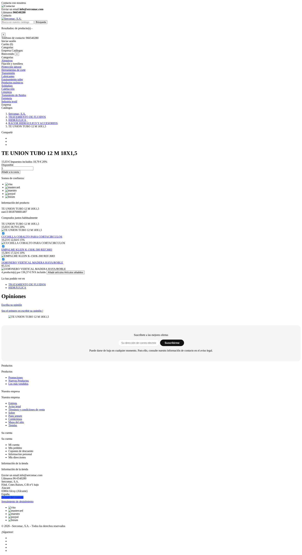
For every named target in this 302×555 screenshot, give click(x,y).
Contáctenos (15, 419)
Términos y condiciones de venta (26, 409)
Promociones (15, 377)
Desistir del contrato (12, 497)
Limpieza (6, 92)
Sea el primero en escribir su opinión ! (22, 310)
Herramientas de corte (13, 69)
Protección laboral (11, 66)
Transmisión (8, 73)
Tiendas (12, 425)
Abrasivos (7, 60)
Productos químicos (12, 82)
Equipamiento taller (12, 79)
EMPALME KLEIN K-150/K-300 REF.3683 (26, 249)
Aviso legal (14, 406)
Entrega (12, 403)
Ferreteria (6, 98)
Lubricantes (7, 76)
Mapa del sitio (16, 422)
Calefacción (8, 88)
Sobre (11, 412)
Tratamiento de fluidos (13, 95)
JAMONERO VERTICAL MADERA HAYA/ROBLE (32, 262)
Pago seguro (15, 415)
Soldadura (7, 85)
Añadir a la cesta (10, 172)
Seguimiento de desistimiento (17, 501)
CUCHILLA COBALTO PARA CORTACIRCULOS (31, 236)
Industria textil (9, 101)
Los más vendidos (18, 383)
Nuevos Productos (18, 380)
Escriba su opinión (11, 304)
